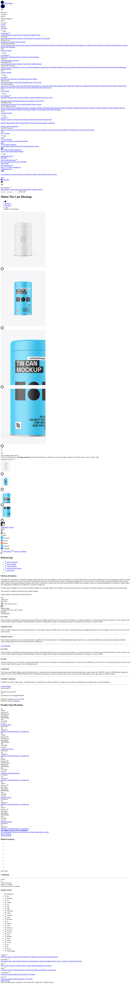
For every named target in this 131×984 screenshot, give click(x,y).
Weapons (3, 119)
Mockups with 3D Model (24, 38)
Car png (80, 130)
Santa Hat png (22, 130)
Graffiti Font (78, 86)
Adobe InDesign (26, 104)
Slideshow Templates (42, 108)
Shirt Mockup (80, 45)
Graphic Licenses (6, 72)
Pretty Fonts (15, 87)
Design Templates (22, 957)
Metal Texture (111, 67)
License (3, 25)
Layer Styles (15, 60)
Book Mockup (35, 45)
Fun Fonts (113, 86)
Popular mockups (52, 957)
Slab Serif (13, 79)
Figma (24, 64)
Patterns (18, 57)
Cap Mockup (89, 45)
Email (42, 97)
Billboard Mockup (70, 45)
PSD (2, 57)
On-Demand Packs (34, 961)
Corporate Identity (34, 97)
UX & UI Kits (39, 101)
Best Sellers (4, 38)
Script (18, 79)
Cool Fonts (12, 86)
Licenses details (5, 646)
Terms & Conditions (46, 961)
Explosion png (45, 130)
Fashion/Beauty (24, 119)
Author (11, 527)
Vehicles (15, 35)
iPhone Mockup (26, 45)
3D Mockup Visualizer (8, 42)
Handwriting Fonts (26, 79)
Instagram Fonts (62, 86)
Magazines (4, 101)
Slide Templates (16, 108)
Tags (44, 965)
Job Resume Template (29, 109)
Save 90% (4, 28)
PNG (29, 957)
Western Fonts (47, 87)
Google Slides (5, 104)
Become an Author (6, 974)
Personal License (6, 724)
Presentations (16, 101)
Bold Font (97, 86)
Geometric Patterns (56, 67)
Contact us (16, 701)
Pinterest (15, 979)
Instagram (21, 979)
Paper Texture (66, 67)
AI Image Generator (19, 970)
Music (17, 123)
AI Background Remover (33, 970)
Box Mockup (107, 45)
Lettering (11, 82)
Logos (51, 97)
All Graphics (5, 55)
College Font (23, 87)
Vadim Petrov (5, 527)
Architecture (51, 123)
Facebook (4, 979)
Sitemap (48, 965)
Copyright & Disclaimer (74, 961)
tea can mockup (11, 564)
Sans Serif (7, 79)
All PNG (3, 118)
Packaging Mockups (13, 731)
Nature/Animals (10, 123)
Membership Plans (6, 961)
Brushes (8, 60)
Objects (3, 126)
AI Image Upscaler (7, 970)
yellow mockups (11, 566)
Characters (16, 119)
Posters (10, 101)
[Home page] (6, 201)
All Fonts (3, 77)
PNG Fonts (4, 82)
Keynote (38, 104)
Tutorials (18, 965)
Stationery (34, 35)
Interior (3, 123)
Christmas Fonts (121, 86)
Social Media (31, 101)
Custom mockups (20, 42)
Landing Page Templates (53, 109)
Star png (9, 130)
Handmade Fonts (27, 82)
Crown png (37, 130)
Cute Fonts (45, 86)
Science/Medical (25, 123)
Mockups (3, 731)
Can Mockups (24, 731)
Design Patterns (45, 67)
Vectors (6, 57)
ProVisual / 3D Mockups (48, 970)
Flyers (46, 97)
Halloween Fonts (6, 87)
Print (38, 35)
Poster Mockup (45, 45)
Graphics (10, 957)
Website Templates (113, 108)
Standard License (6, 797)
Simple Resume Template (57, 108)
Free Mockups (45, 38)
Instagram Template (16, 109)
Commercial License (7, 749)
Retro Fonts (38, 87)
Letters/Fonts (14, 126)
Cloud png (30, 130)
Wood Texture (91, 67)
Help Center (5, 965)
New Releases (36, 38)
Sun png (91, 130)
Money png (67, 130)
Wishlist (33, 957)
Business (32, 119)
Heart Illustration (121, 67)
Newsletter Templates (101, 108)
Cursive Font (19, 86)
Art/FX (8, 126)
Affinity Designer (36, 64)
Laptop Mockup (98, 45)
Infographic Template (72, 108)
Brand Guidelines (37, 965)
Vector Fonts (18, 82)
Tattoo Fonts (53, 86)
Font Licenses (5, 91)
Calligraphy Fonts (88, 86)
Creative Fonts (37, 82)
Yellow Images (5, 980)
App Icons (25, 67)
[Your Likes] (2, 180)
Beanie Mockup (117, 45)
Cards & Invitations (23, 97)
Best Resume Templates (29, 108)
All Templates (5, 96)
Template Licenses (6, 113)
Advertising (26, 35)
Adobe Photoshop (6, 64)
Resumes (23, 101)
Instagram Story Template (86, 108)
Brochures (4, 97)
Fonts (14, 957)
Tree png (86, 130)
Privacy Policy (56, 961)
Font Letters (31, 87)
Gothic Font (70, 86)
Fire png (15, 130)
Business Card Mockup (57, 45)
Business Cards (12, 97)
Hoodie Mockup (16, 45)
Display (35, 79)
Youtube (9, 979)
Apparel (3, 35)
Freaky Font (4, 86)
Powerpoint (13, 104)
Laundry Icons (5, 67)
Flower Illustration (101, 67)
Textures (24, 57)
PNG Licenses (5, 133)
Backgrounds (35, 57)
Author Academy (26, 965)
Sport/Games (34, 123)
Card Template (40, 109)
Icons (28, 57)
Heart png (4, 130)
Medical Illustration (34, 67)
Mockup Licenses (6, 50)
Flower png (53, 130)
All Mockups (5, 33)
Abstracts (9, 119)
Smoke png (74, 130)
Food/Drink (38, 119)
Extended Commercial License (10, 773)
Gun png (60, 130)
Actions (3, 60)
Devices (20, 35)
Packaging (9, 35)
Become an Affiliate (20, 551)
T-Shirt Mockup (5, 45)
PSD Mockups (10, 47)
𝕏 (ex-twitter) (28, 979)
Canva (19, 104)
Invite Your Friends (29, 974)
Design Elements (81, 67)
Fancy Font (27, 86)
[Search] (20, 191)
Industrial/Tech (47, 119)
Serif (2, 79)
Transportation (42, 123)
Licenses (64, 961)
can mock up (10, 570)
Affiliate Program (17, 974)
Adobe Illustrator (17, 64)
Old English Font (36, 86)
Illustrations (12, 57)
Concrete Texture (6, 69)
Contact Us (12, 965)
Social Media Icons (16, 67)
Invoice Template (6, 108)
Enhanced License (6, 822)
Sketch (29, 64)
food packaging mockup (13, 568)
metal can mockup (12, 562)
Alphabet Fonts (105, 86)
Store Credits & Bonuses (20, 961)
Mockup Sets (12, 38)
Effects (73, 67)
